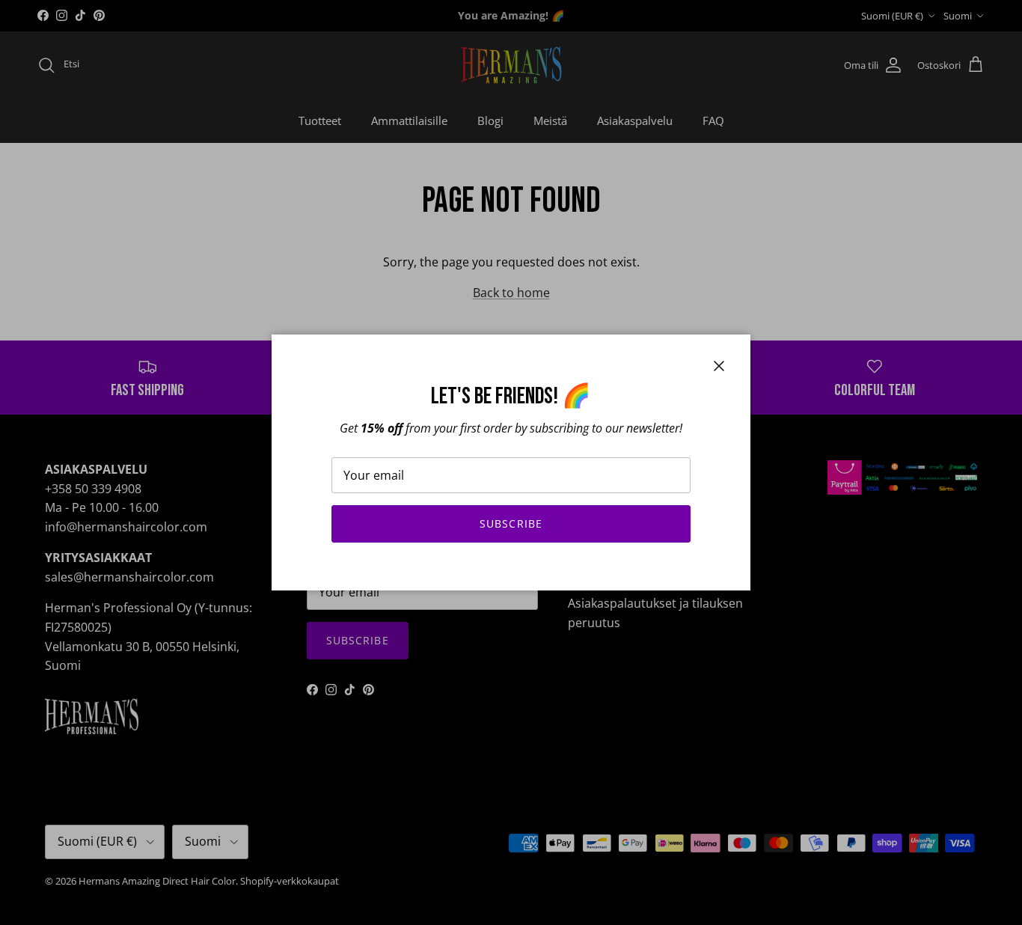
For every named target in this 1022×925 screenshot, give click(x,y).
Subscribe (511, 523)
